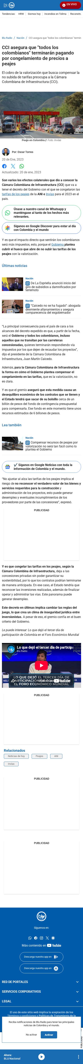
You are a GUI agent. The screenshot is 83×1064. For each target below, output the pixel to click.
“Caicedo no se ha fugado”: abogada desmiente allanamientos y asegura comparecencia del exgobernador (52, 309)
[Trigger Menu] (5, 5)
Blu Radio (7, 38)
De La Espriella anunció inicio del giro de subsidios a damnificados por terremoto (50, 286)
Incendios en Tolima (55, 14)
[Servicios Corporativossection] (77, 991)
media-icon (41, 1057)
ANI (56, 756)
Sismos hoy (34, 14)
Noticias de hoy (16, 756)
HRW (21, 14)
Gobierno (57, 244)
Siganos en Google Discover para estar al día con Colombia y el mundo (45, 228)
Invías (50, 194)
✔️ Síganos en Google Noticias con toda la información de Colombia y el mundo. (43, 466)
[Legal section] (77, 1001)
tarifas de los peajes (15, 194)
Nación (20, 38)
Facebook (4, 168)
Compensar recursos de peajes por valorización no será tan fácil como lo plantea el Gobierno (51, 446)
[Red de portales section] (77, 982)
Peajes (39, 756)
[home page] (41, 916)
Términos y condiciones (21, 1015)
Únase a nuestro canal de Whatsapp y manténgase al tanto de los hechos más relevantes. (41, 212)
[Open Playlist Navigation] (78, 1057)
